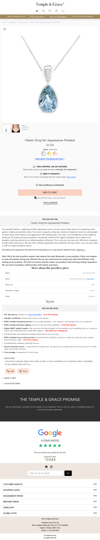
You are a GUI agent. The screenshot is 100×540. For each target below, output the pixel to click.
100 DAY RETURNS (12, 383)
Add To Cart (50, 192)
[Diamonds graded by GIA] (50, 459)
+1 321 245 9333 (53, 530)
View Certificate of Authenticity (51, 185)
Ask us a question (50, 202)
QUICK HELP (9, 358)
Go (68, 473)
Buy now (50, 301)
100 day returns (38, 16)
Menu (37, 9)
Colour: (50, 149)
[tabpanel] (50, 74)
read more (90, 279)
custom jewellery (34, 314)
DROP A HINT (10, 378)
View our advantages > (58, 16)
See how (81, 250)
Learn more (71, 177)
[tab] (6, 128)
